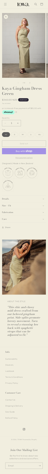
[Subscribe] (40, 466)
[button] (5, 4)
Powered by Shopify (30, 439)
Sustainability (11, 359)
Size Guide (10, 412)
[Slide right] (30, 83)
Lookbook (9, 371)
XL (41, 135)
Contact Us (10, 400)
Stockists (9, 365)
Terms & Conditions (14, 377)
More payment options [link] (24, 157)
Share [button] (8, 227)
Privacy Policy (11, 383)
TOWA (19, 439)
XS (7, 135)
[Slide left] (18, 83)
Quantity (5, 118)
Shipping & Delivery (14, 406)
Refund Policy (11, 418)
